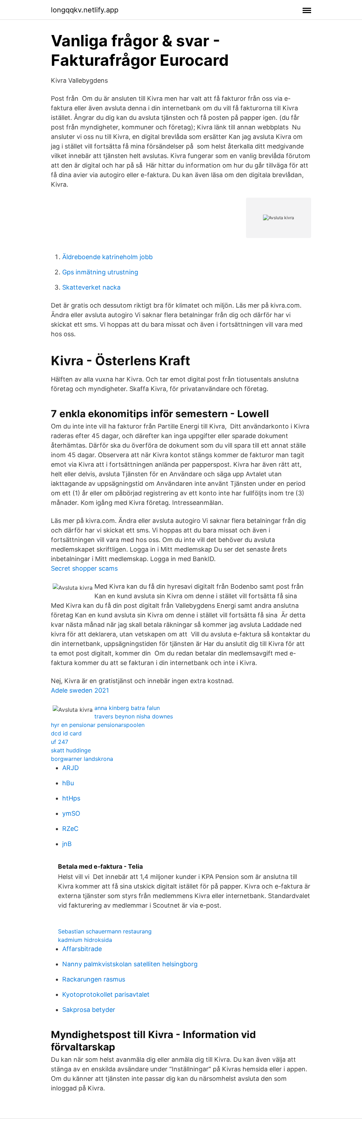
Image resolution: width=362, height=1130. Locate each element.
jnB (67, 844)
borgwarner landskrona (82, 758)
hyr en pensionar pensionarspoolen (98, 724)
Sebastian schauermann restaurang (105, 931)
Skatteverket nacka (91, 287)
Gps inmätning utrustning (100, 272)
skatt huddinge (71, 750)
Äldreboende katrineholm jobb (107, 257)
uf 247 (59, 741)
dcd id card (66, 733)
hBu (68, 783)
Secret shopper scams (84, 568)
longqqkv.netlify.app (84, 9)
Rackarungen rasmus (93, 979)
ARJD (70, 767)
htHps (71, 798)
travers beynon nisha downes (133, 716)
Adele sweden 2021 (80, 690)
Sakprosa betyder (88, 1009)
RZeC (70, 828)
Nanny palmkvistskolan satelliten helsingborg (130, 964)
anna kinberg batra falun (127, 707)
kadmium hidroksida (85, 939)
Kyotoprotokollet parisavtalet (106, 994)
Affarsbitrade (82, 949)
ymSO (71, 813)
